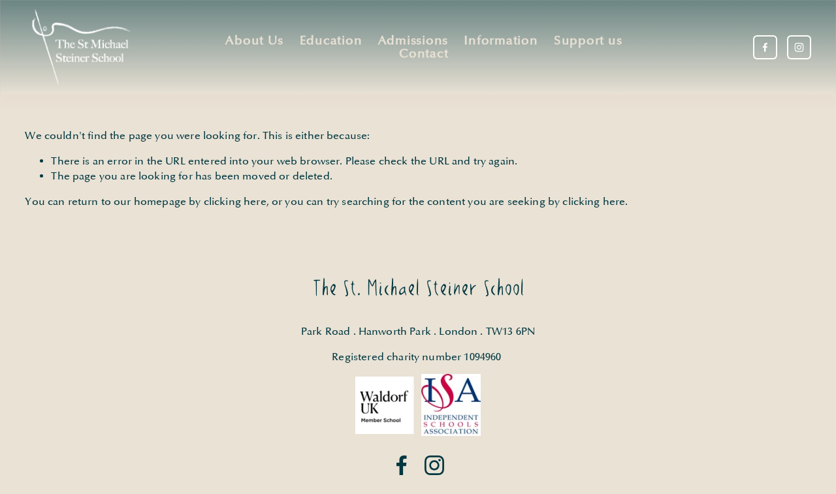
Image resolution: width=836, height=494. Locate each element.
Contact (423, 53)
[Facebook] (765, 47)
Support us (588, 40)
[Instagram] (799, 47)
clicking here (235, 201)
